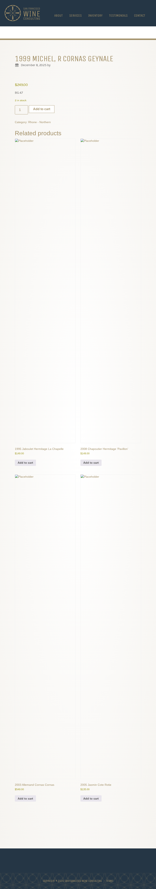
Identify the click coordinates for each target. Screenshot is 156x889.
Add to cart (41, 109)
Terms (109, 881)
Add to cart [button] (25, 462)
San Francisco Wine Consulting (22, 13)
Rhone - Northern (39, 122)
